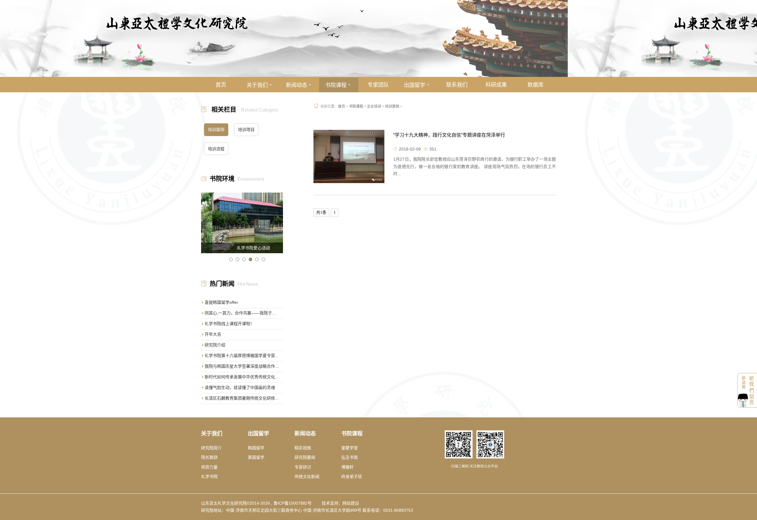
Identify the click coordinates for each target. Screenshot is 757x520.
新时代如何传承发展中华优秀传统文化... (242, 376)
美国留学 (256, 457)
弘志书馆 (349, 457)
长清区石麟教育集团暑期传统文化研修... (242, 398)
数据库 (536, 85)
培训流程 (216, 148)
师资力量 (209, 467)
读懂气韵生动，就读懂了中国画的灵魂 (240, 387)
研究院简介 (211, 447)
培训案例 (392, 106)
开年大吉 (213, 334)
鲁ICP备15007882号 (293, 503)
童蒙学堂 (349, 447)
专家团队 (378, 85)
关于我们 (260, 85)
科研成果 (496, 85)
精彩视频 (303, 447)
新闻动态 (299, 85)
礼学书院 (209, 476)
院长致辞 (209, 457)
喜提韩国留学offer (221, 302)
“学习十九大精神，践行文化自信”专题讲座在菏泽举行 (449, 135)
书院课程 (338, 85)
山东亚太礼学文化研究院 (224, 503)
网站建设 (350, 503)
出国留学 (417, 85)
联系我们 (457, 85)
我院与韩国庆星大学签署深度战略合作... (242, 366)
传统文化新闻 (307, 476)
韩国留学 (256, 447)
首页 (221, 85)
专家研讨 (303, 467)
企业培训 (374, 106)
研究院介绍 (215, 345)
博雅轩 (347, 467)
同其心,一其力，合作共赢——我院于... (240, 313)
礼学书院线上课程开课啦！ (229, 323)
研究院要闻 (305, 457)
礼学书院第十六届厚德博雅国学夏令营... (242, 355)
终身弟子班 (351, 476)
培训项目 (246, 129)
